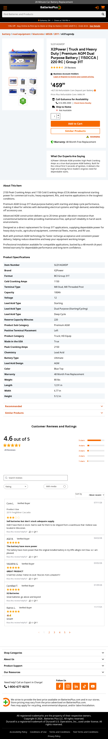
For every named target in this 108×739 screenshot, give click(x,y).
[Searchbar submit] (103, 14)
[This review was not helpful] (35, 531)
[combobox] (16, 486)
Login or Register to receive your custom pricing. (73, 77)
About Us (9, 659)
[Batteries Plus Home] (51, 7)
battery (6, 34)
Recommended (13, 406)
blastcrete (38, 34)
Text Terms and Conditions (85, 732)
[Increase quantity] (58, 115)
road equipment (21, 34)
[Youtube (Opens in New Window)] (92, 686)
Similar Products (75, 131)
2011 (56, 34)
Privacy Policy (54, 736)
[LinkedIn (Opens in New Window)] (76, 686)
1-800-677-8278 (18, 686)
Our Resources (12, 672)
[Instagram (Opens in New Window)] (67, 686)
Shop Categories (13, 652)
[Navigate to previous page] (39, 632)
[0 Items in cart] (103, 7)
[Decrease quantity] (58, 117)
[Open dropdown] (95, 90)
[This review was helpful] (30, 531)
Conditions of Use (38, 732)
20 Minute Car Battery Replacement (54, 2)
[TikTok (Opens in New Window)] (84, 686)
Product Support (13, 665)
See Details (95, 26)
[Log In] (97, 7)
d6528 (49, 34)
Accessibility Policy (18, 732)
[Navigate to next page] (70, 632)
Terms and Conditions (59, 732)
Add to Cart (75, 123)
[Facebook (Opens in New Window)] (59, 686)
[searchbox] (38, 478)
